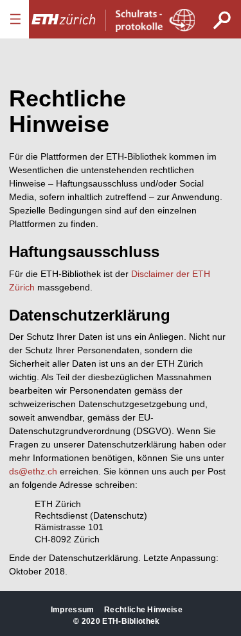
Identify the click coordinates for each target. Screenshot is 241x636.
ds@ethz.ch (33, 471)
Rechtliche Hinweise (143, 609)
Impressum (72, 609)
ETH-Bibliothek (130, 621)
